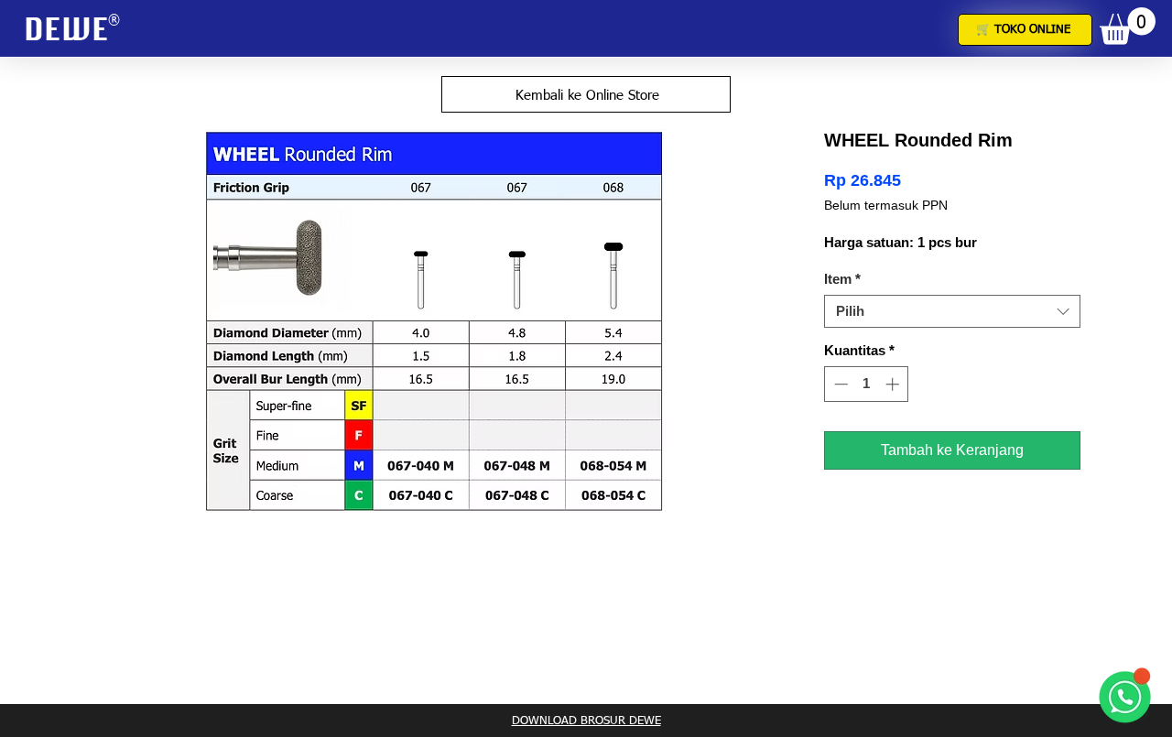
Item (842, 279)
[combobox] (952, 311)
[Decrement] (839, 384)
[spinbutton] (867, 384)
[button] (1128, 26)
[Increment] (894, 384)
